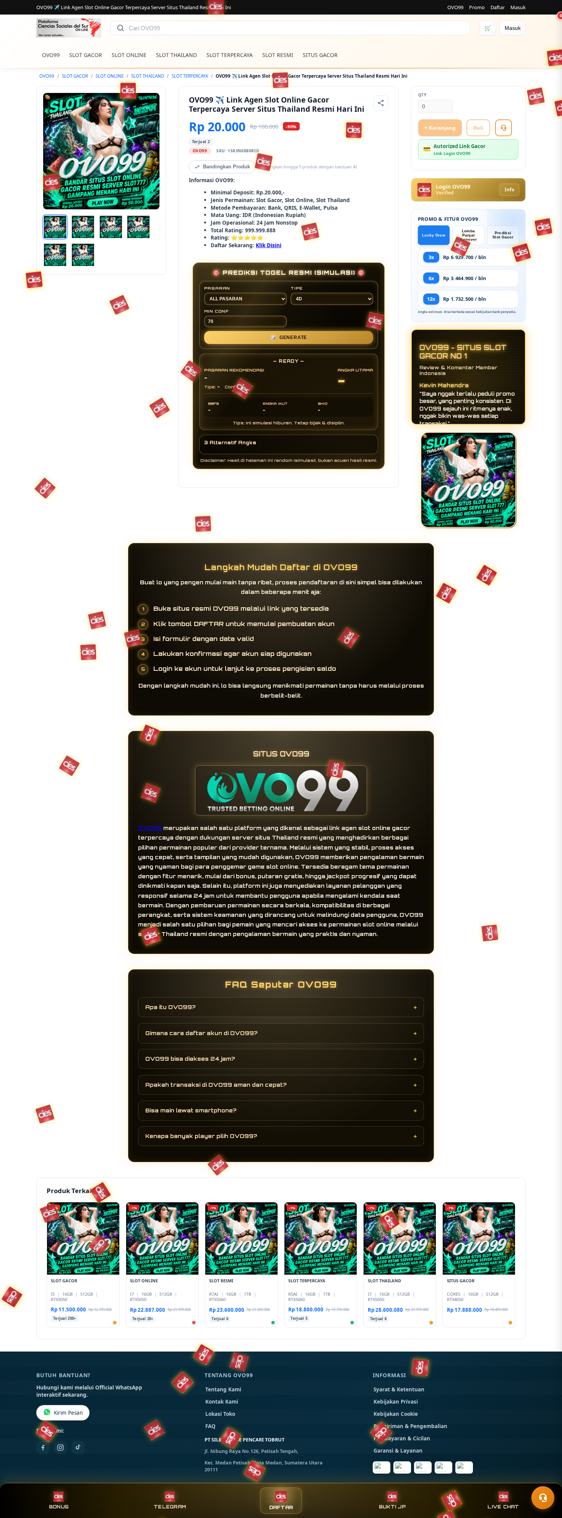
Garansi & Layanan (398, 1450)
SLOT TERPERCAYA (229, 55)
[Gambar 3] (111, 227)
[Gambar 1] (55, 227)
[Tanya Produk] (503, 127)
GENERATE (288, 337)
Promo (477, 7)
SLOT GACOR (85, 55)
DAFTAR (281, 1507)
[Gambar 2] (83, 227)
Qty (422, 95)
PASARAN (217, 288)
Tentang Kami (223, 1389)
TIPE (297, 288)
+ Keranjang (440, 128)
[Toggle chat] (542, 1497)
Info (509, 189)
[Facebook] (42, 1447)
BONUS (58, 1507)
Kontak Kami (221, 1401)
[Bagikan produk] (380, 103)
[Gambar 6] (83, 255)
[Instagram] (60, 1447)
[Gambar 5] (55, 255)
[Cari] (120, 28)
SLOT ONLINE (129, 55)
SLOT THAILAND (176, 55)
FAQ (210, 1426)
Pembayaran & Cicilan (402, 1438)
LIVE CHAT (503, 1507)
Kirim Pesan (68, 1412)
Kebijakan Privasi (396, 1401)
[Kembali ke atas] (545, 1479)
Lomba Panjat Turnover (468, 235)
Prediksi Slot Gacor (502, 235)
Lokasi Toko (220, 1413)
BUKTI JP (392, 1507)
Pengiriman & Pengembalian (410, 1426)
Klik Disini (268, 245)
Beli (478, 128)
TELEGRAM (170, 1507)
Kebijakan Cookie (396, 1413)
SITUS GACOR (320, 55)
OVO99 (455, 7)
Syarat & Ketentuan (399, 1389)
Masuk (518, 7)
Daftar (498, 7)
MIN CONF (216, 311)
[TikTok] (77, 1447)
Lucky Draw (433, 235)
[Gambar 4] (138, 227)
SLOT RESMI (277, 55)
